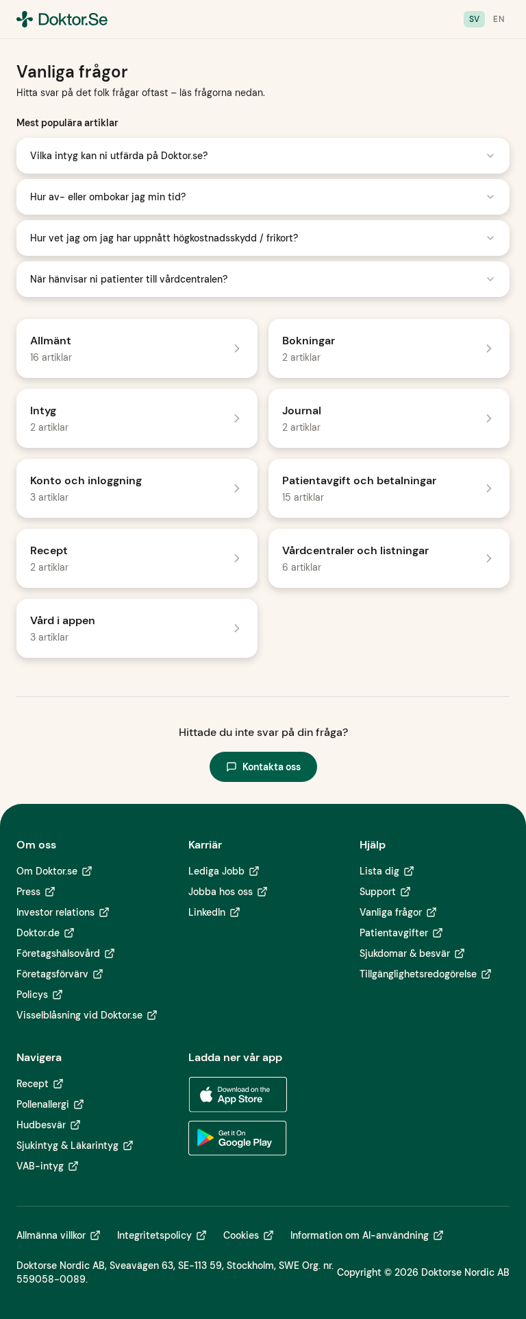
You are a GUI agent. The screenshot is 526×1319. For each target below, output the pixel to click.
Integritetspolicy (154, 1235)
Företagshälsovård (58, 953)
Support (378, 892)
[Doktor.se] (62, 19)
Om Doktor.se (46, 871)
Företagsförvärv (52, 974)
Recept (32, 1084)
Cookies (241, 1235)
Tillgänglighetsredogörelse (418, 974)
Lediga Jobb (216, 871)
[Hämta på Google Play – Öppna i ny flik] (237, 1138)
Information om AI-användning (359, 1235)
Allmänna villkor (51, 1235)
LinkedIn (206, 912)
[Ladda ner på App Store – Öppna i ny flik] (237, 1095)
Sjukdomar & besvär (405, 953)
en (498, 19)
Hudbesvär (41, 1125)
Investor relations (55, 912)
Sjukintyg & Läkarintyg (67, 1145)
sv (474, 19)
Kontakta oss (271, 767)
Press (28, 892)
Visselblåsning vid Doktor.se (79, 1015)
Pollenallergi (42, 1104)
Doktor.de (38, 933)
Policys (32, 994)
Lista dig (379, 871)
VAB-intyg (40, 1166)
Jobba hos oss (220, 892)
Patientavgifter (394, 933)
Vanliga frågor (391, 912)
